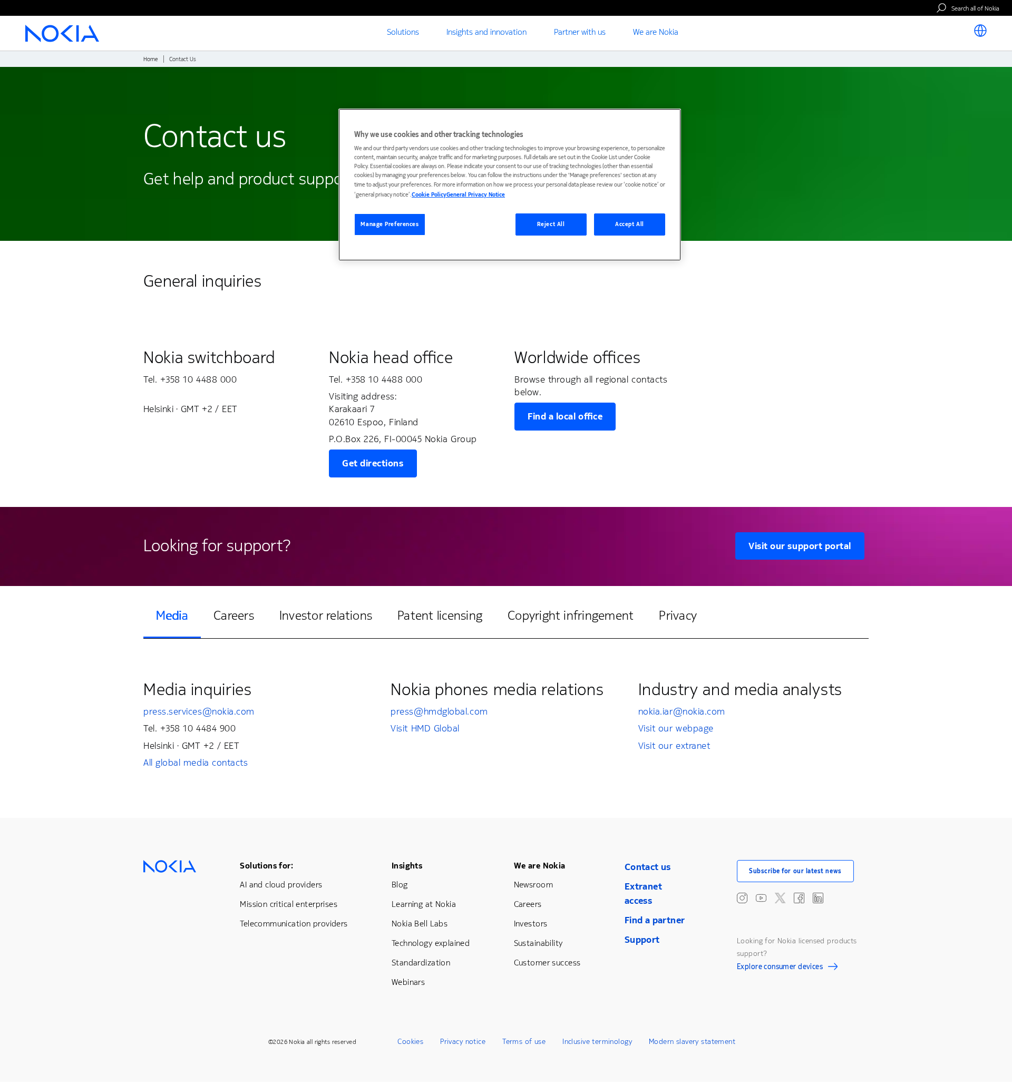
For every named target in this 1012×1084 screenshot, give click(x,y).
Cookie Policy (429, 195)
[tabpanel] (506, 724)
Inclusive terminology (597, 1041)
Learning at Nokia (424, 904)
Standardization (421, 963)
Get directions (373, 463)
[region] (509, 185)
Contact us (648, 867)
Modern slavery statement (692, 1041)
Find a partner (655, 920)
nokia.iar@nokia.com (681, 711)
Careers (528, 904)
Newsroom (533, 885)
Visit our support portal (799, 546)
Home (150, 59)
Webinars (408, 982)
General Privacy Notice (475, 195)
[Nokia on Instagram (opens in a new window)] (742, 898)
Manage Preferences (390, 224)
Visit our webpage (676, 728)
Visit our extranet (674, 745)
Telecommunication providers (293, 924)
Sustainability (538, 943)
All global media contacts (195, 762)
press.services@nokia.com (199, 711)
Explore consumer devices (780, 968)
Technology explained (431, 943)
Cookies (410, 1041)
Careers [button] (233, 615)
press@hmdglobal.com (439, 711)
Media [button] (172, 615)
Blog (400, 885)
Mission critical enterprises (288, 904)
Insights (407, 865)
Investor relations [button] (325, 615)
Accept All (629, 224)
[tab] (172, 616)
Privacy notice (462, 1041)
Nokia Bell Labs (419, 924)
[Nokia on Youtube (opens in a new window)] (761, 898)
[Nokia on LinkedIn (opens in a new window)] (818, 898)
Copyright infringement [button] (571, 615)
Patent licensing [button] (439, 615)
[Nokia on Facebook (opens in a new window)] (799, 898)
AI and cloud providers (281, 885)
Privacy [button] (678, 615)
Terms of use (524, 1041)
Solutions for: (266, 865)
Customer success (547, 963)
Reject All (551, 224)
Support (642, 939)
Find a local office (565, 416)
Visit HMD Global (425, 728)
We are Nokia (540, 865)
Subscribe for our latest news (795, 871)
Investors (531, 924)
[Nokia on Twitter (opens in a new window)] (780, 898)
